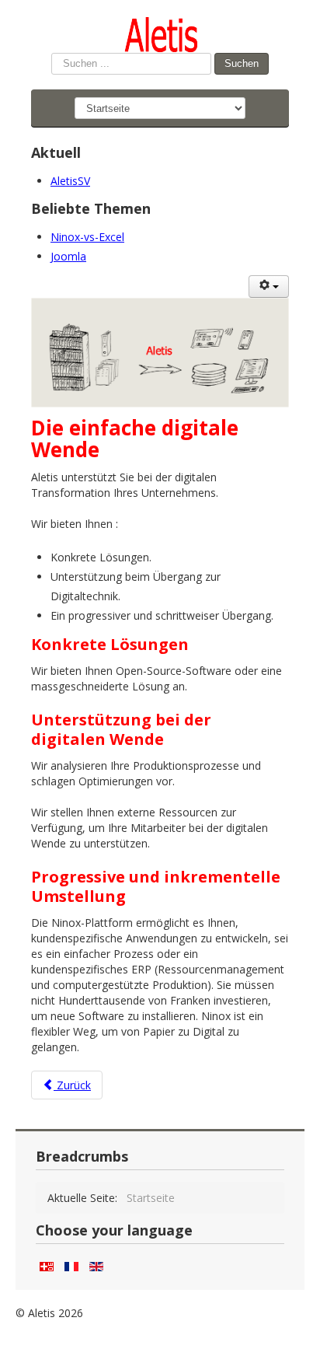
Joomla (68, 256)
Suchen (241, 63)
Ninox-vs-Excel (87, 236)
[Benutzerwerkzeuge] (269, 286)
